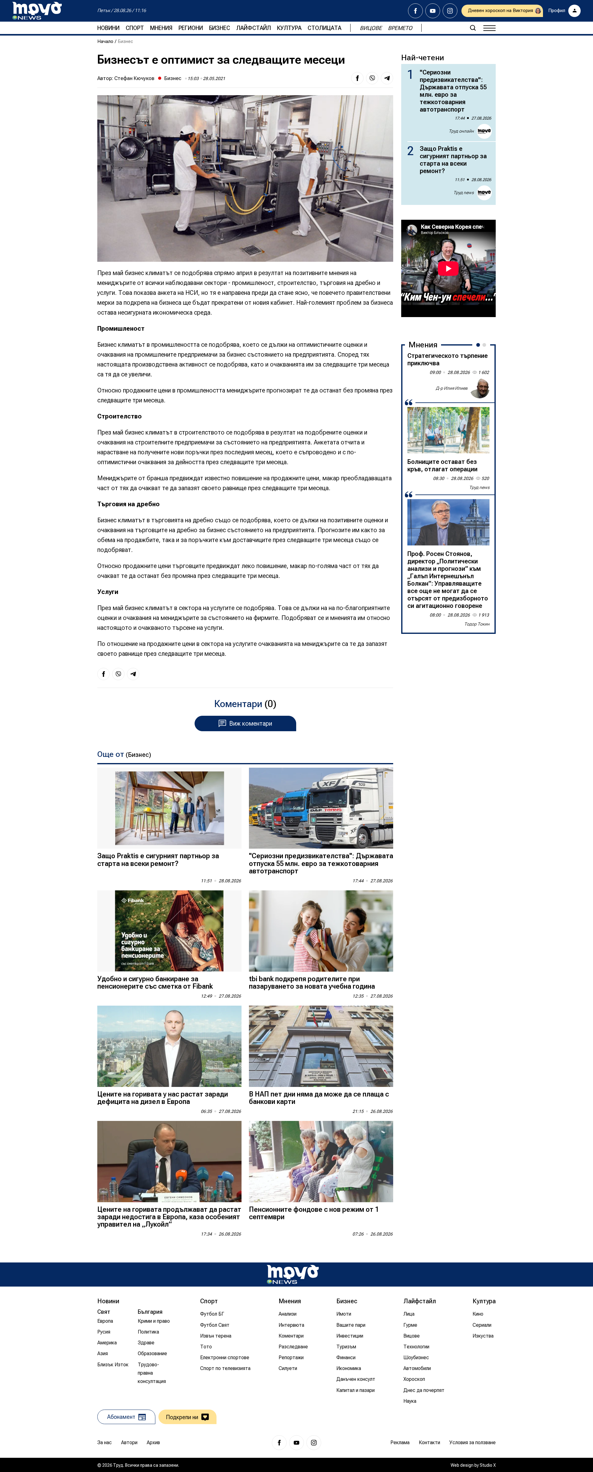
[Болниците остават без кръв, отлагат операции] (448, 430)
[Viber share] (372, 78)
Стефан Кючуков (134, 78)
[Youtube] (432, 10)
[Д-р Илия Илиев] (480, 388)
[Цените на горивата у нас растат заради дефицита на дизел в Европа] (169, 1046)
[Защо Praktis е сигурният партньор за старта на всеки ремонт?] (169, 808)
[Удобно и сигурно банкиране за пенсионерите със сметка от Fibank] (169, 931)
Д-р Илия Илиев (452, 388)
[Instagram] (450, 10)
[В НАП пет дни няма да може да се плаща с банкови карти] (321, 1046)
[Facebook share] (357, 78)
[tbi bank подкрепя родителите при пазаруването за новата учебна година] (321, 931)
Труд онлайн (461, 131)
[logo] (37, 11)
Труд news (463, 192)
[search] (473, 28)
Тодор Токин (477, 623)
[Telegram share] (387, 78)
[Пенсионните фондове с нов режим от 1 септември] (321, 1161)
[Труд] (293, 1274)
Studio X (488, 1465)
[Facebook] (415, 10)
